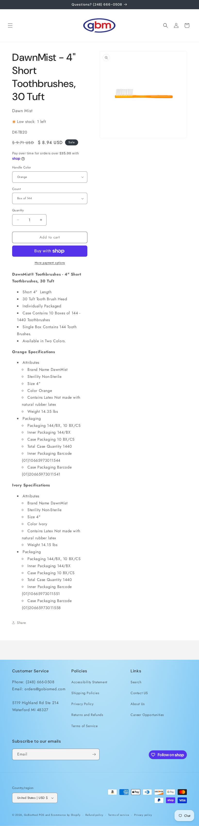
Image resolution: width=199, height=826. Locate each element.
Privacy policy (143, 815)
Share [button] (21, 622)
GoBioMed (31, 815)
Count (16, 189)
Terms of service (118, 815)
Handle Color (21, 167)
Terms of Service (84, 725)
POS (41, 815)
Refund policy (94, 815)
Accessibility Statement (89, 682)
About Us (138, 703)
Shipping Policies (85, 693)
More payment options (50, 263)
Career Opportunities (147, 714)
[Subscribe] (94, 754)
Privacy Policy (82, 703)
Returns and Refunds (87, 714)
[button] (10, 25)
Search (136, 682)
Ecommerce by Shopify (66, 815)
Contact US (139, 693)
